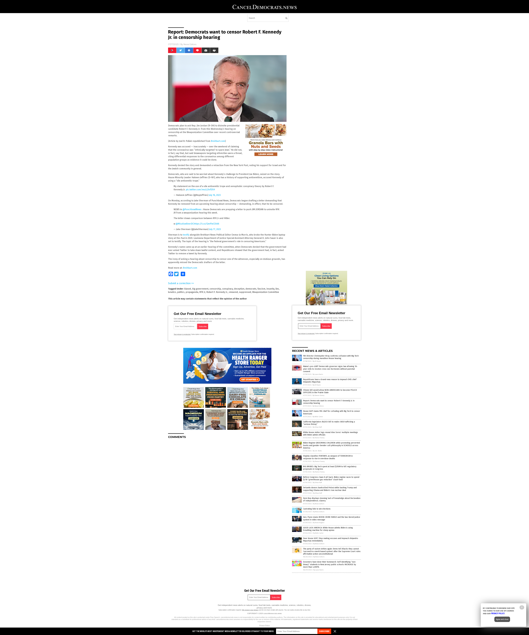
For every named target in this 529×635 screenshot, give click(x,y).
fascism (261, 288)
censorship (215, 288)
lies (277, 288)
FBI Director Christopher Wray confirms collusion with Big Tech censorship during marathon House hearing (331, 357)
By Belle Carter (318, 417)
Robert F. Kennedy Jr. (217, 292)
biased (187, 288)
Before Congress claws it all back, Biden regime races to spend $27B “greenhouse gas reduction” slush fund (331, 478)
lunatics (172, 292)
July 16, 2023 (215, 195)
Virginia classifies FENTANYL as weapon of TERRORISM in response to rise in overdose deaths (328, 457)
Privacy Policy (264, 625)
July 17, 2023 (215, 229)
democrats (250, 288)
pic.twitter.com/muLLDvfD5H (200, 189)
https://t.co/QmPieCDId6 (206, 223)
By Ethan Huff (317, 427)
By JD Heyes (317, 361)
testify (186, 234)
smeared (233, 292)
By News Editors (318, 406)
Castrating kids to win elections (316, 509)
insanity (270, 288)
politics (180, 292)
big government (200, 288)
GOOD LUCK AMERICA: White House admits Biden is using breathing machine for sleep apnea (328, 529)
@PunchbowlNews (192, 209)
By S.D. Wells (317, 451)
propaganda (192, 292)
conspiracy (227, 288)
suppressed (245, 292)
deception (239, 288)
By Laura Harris (318, 374)
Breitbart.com (218, 141)
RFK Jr (202, 292)
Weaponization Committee (265, 292)
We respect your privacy (250, 610)
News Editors (189, 44)
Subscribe (324, 631)
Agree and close (502, 619)
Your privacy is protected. (182, 334)
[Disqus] (227, 475)
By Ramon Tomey (318, 395)
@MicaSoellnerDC (185, 223)
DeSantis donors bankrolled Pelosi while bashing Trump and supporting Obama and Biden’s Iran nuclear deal (330, 488)
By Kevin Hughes (318, 523)
